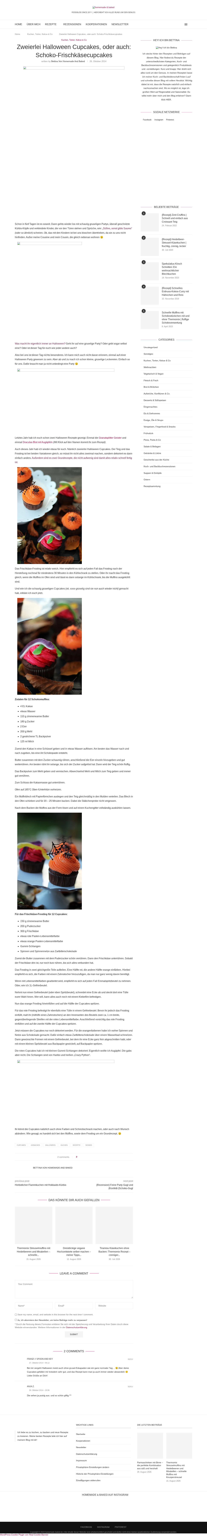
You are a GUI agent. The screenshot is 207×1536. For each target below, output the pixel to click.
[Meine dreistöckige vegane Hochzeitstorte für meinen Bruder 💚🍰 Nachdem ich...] (149, 1510)
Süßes (88, 1145)
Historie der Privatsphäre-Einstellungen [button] (95, 1474)
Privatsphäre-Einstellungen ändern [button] (92, 1467)
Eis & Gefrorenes (152, 413)
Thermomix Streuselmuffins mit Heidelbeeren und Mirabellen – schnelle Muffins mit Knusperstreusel (176, 1470)
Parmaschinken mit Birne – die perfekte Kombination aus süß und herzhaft (150, 1465)
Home (18, 24)
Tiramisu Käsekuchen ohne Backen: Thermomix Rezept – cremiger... (114, 1251)
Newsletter (120, 24)
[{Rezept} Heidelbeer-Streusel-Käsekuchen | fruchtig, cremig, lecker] (150, 247)
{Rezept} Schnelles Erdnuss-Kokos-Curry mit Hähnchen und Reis (175, 291)
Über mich (33, 24)
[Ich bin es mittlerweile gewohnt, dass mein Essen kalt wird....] (103, 1510)
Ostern (147, 479)
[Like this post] (79, 1157)
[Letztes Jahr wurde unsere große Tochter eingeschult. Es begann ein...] (80, 1510)
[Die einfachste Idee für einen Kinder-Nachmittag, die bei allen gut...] (34, 1510)
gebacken (35, 1145)
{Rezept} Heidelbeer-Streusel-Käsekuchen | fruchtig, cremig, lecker (174, 242)
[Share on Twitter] (85, 1157)
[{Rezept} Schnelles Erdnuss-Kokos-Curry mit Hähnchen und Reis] (150, 296)
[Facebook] (175, 24)
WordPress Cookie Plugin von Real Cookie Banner (24, 1534)
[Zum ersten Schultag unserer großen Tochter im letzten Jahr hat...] (57, 1510)
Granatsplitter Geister (110, 437)
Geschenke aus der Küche (156, 459)
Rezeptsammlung (152, 486)
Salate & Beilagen (152, 446)
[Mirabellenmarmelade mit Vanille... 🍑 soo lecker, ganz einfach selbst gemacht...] (172, 1510)
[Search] (190, 24)
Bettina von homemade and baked (68, 61)
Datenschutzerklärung (76, 1327)
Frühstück (148, 433)
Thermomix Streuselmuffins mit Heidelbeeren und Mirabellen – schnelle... (33, 1251)
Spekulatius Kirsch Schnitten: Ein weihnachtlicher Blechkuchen (172, 268)
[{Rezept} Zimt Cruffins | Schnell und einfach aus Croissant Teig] (150, 222)
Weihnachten (150, 367)
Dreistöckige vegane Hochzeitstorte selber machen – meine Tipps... (74, 1251)
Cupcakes (21, 1145)
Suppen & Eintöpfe (153, 473)
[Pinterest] (182, 24)
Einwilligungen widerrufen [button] (88, 1480)
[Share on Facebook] (82, 1157)
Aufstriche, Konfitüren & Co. (157, 393)
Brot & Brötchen (151, 387)
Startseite (80, 1434)
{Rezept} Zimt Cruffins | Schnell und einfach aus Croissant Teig (175, 218)
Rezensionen (72, 24)
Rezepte (51, 24)
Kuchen (64, 1145)
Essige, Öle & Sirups (153, 420)
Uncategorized (151, 347)
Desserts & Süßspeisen (155, 400)
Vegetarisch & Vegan (154, 374)
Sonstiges (148, 354)
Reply (130, 1359)
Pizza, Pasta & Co (152, 440)
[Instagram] (178, 24)
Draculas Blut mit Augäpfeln (38, 442)
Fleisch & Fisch (151, 380)
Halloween (50, 1145)
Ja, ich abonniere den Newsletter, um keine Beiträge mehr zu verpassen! (52, 1320)
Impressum (81, 1460)
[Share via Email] (91, 1157)
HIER (168, 99)
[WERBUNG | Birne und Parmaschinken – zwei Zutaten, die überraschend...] (11, 1510)
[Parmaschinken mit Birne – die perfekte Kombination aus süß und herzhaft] (150, 1446)
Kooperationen (96, 24)
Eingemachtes (150, 407)
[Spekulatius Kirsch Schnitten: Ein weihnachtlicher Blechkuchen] (150, 271)
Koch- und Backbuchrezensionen (159, 466)
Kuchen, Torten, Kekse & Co (39, 34)
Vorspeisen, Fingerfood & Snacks (159, 426)
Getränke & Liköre (152, 453)
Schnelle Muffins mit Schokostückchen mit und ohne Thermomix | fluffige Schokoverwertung (175, 317)
